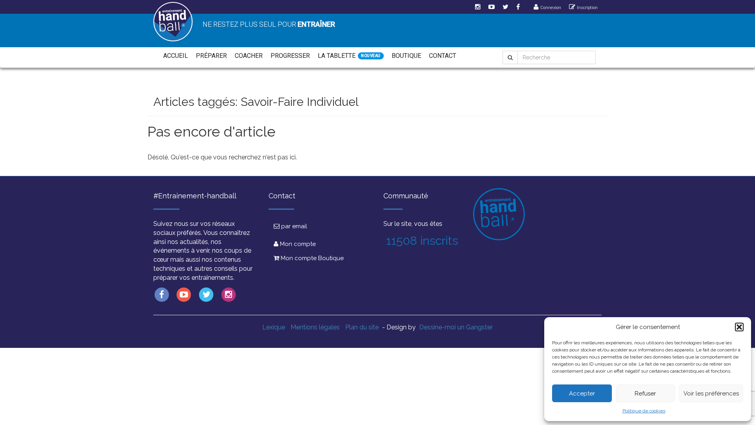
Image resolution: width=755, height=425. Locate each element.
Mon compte (297, 244)
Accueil (175, 55)
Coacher (249, 55)
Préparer (211, 55)
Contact (442, 55)
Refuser (645, 393)
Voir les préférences (711, 393)
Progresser (290, 55)
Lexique (273, 327)
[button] (739, 327)
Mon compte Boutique (311, 258)
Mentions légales (315, 327)
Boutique (406, 55)
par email (293, 226)
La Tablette (336, 55)
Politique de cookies (643, 411)
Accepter (582, 393)
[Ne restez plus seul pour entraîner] (173, 21)
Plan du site (362, 327)
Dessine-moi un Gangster (456, 327)
